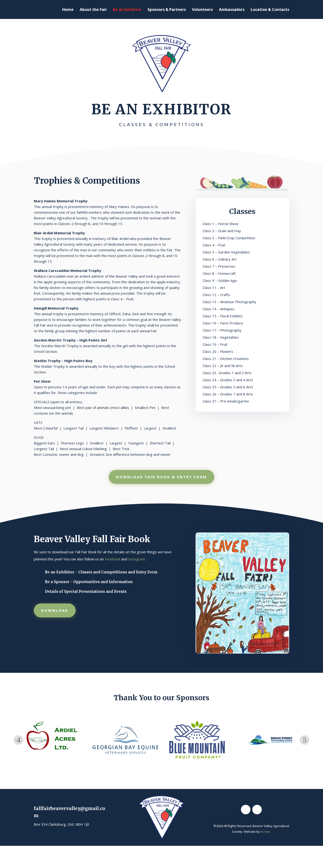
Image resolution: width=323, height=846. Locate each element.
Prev (18, 740)
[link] (242, 652)
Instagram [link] (136, 559)
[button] (245, 809)
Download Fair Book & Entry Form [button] (161, 476)
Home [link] (68, 10)
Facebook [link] (112, 559)
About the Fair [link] (93, 10)
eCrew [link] (265, 831)
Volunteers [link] (202, 10)
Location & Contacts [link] (270, 10)
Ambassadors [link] (231, 10)
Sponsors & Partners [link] (167, 10)
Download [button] (54, 610)
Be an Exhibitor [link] (127, 10)
